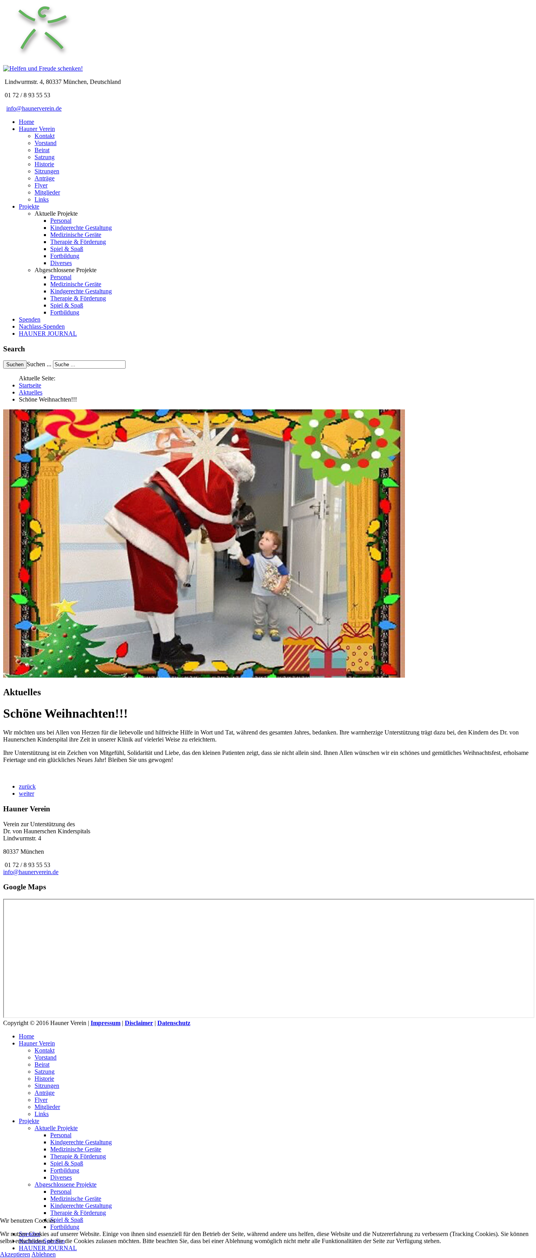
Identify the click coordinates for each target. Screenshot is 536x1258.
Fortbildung (64, 256)
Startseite (30, 385)
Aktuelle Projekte (56, 1128)
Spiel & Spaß (66, 248)
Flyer (41, 185)
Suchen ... (39, 364)
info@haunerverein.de (34, 108)
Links (42, 199)
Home (26, 121)
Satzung (45, 157)
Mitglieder (47, 192)
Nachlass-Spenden (42, 326)
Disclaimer (139, 1023)
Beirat (42, 150)
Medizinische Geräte (75, 234)
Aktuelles (30, 392)
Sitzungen (47, 171)
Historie (44, 164)
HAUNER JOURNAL (48, 333)
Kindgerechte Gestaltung (81, 227)
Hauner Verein (37, 128)
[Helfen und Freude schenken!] (42, 61)
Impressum (105, 1023)
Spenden (29, 319)
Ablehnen (43, 1254)
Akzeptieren (15, 1254)
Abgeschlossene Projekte (66, 1184)
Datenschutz (173, 1023)
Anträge (45, 178)
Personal (60, 220)
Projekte (29, 206)
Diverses (61, 263)
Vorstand (46, 143)
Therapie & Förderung (78, 241)
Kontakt (45, 136)
